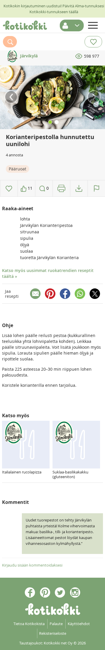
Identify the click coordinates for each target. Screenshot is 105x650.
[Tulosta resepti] (61, 188)
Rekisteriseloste (52, 633)
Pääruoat (17, 169)
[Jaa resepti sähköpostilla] (35, 293)
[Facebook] (65, 293)
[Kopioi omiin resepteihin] (79, 188)
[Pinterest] (50, 293)
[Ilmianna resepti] (96, 188)
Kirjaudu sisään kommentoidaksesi (32, 565)
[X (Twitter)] (95, 293)
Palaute (56, 623)
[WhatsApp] (80, 293)
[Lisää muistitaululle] (9, 188)
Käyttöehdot (79, 623)
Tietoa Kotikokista (29, 623)
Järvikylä (28, 56)
